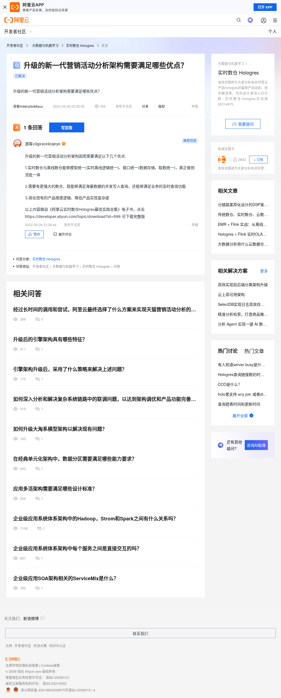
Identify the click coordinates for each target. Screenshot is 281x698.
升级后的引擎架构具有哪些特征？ (50, 339)
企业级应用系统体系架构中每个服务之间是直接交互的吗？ (77, 548)
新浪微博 (31, 618)
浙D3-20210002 (55, 683)
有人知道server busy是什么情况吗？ (249, 364)
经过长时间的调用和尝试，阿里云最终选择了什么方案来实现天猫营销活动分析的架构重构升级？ (105, 309)
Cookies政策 (50, 665)
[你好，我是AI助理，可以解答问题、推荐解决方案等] (250, 20)
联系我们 (140, 633)
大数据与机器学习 (45, 45)
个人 (272, 31)
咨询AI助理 (256, 445)
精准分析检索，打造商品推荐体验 (247, 314)
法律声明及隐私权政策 (21, 665)
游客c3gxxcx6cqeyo (42, 143)
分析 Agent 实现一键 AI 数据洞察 (246, 324)
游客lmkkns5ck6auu (28, 106)
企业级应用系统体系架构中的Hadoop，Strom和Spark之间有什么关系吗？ (95, 518)
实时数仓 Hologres (80, 45)
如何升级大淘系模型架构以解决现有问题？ (60, 428)
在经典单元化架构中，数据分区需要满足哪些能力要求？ (75, 458)
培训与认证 (57, 645)
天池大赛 (40, 645)
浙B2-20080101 (58, 677)
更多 (264, 270)
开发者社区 (15, 45)
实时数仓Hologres (229, 159)
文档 (8, 645)
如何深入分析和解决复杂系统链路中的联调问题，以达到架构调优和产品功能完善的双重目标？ (105, 399)
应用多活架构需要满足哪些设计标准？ (55, 488)
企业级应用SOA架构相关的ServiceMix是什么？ (66, 578)
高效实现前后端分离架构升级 (243, 284)
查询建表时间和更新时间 (239, 404)
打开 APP (265, 7)
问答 (117, 266)
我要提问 (246, 124)
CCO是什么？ (230, 384)
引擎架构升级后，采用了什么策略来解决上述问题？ (70, 369)
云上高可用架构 (231, 294)
